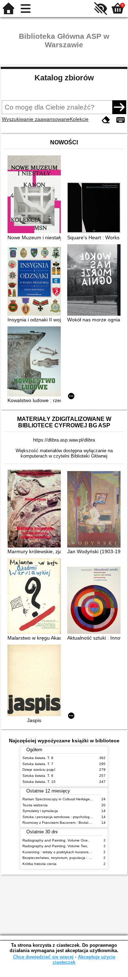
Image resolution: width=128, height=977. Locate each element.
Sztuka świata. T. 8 (37, 758)
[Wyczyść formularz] (106, 120)
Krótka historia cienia (39, 864)
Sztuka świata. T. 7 (37, 764)
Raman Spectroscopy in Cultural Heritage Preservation (67, 799)
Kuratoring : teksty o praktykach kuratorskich (58, 852)
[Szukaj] (119, 107)
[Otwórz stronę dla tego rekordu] (35, 195)
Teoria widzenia (35, 805)
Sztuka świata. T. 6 (37, 776)
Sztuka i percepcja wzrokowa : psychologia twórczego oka (69, 817)
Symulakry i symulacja (40, 811)
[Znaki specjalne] (120, 120)
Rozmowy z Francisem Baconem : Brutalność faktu (63, 822)
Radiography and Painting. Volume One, (55, 840)
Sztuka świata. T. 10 (38, 782)
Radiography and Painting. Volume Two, (55, 846)
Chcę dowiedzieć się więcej (43, 957)
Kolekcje (79, 119)
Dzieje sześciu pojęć (38, 770)
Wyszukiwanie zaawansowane (36, 119)
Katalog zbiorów (64, 77)
